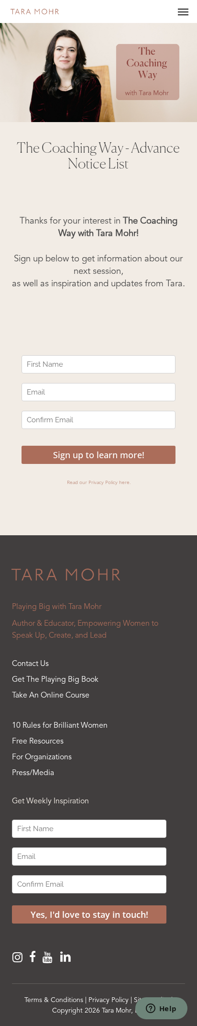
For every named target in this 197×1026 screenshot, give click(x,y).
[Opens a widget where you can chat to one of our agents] (161, 1009)
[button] (183, 11)
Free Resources (38, 741)
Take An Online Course (50, 695)
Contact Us (30, 664)
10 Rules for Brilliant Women (60, 726)
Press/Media (33, 773)
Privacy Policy (108, 1000)
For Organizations (42, 757)
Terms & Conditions (53, 1000)
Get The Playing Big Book (55, 680)
